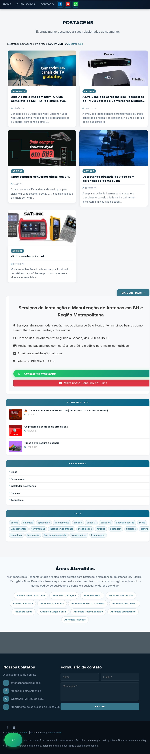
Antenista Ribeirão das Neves (88, 603)
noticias (101, 528)
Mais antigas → (133, 292)
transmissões (79, 535)
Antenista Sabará (23, 603)
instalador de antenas (61, 528)
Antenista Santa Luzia (121, 595)
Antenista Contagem (64, 595)
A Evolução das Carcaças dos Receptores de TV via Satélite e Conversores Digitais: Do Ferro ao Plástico (113, 101)
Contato (47, 4)
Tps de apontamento (55, 535)
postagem (115, 528)
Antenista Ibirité (23, 611)
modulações (85, 528)
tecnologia (16, 535)
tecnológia (33, 535)
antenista (18, 91)
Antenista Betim (92, 595)
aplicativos (44, 522)
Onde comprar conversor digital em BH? (40, 176)
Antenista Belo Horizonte (31, 595)
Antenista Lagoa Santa (53, 611)
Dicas (142, 522)
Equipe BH (55, 732)
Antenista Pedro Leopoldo (88, 611)
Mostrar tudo (75, 43)
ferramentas (38, 528)
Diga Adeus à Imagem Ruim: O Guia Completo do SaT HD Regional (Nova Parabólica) (38, 101)
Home (7, 4)
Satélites (131, 528)
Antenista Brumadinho (123, 611)
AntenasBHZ (22, 732)
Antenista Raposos (75, 619)
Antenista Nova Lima (52, 603)
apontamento (62, 522)
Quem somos (25, 4)
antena (14, 522)
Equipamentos (19, 528)
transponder (98, 535)
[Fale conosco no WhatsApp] (13, 740)
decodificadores (125, 522)
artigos (89, 91)
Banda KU (106, 522)
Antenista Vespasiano (124, 603)
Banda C (91, 522)
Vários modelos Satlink (28, 256)
